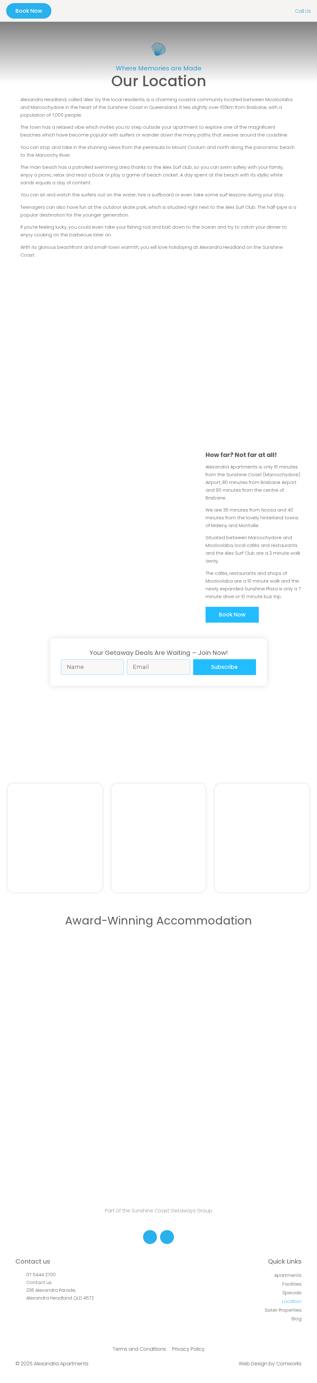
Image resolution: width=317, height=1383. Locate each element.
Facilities (292, 1284)
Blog (297, 1319)
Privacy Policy (188, 1349)
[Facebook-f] (150, 1237)
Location (292, 1301)
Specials (292, 1293)
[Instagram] (167, 1237)
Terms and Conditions (139, 1349)
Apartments (288, 1275)
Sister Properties (283, 1310)
